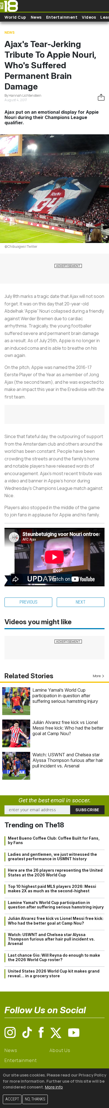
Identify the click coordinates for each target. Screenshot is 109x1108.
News (36, 17)
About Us (59, 1050)
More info (54, 1087)
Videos (89, 17)
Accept (12, 1099)
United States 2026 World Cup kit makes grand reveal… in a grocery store (53, 973)
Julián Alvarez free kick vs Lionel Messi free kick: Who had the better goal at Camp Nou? (67, 728)
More (97, 676)
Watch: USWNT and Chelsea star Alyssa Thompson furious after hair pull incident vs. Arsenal (67, 760)
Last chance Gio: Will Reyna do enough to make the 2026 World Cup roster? (54, 957)
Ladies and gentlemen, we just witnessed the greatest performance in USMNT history (52, 856)
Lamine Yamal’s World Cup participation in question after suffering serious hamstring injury (65, 695)
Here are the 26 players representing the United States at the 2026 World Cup (55, 872)
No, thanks (35, 1099)
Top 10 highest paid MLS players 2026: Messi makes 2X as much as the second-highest (52, 888)
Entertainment (62, 17)
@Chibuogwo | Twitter (20, 246)
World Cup (15, 17)
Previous (28, 602)
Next (81, 602)
